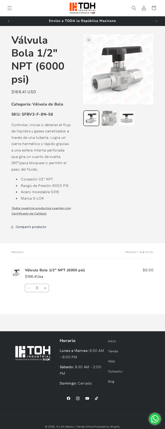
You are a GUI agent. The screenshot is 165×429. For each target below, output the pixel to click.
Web (111, 361)
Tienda (113, 351)
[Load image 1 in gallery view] (91, 118)
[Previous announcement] (8, 21)
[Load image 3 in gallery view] (126, 118)
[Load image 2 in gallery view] (109, 118)
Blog (111, 381)
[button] (9, 8)
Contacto (115, 371)
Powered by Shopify (107, 427)
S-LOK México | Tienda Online (75, 427)
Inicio (112, 341)
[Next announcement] (156, 21)
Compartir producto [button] (31, 227)
